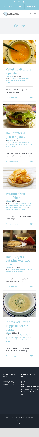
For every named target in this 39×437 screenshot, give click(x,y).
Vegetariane (20, 80)
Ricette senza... (23, 207)
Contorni (17, 205)
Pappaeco (10, 76)
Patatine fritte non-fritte (16, 195)
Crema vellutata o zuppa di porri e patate (18, 325)
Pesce (30, 144)
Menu (28, 78)
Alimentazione (15, 78)
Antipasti (23, 203)
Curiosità (29, 270)
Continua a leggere (12, 97)
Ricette (8, 80)
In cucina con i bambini (16, 144)
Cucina (11, 337)
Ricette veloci (10, 209)
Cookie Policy (8, 384)
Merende (28, 205)
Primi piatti (21, 337)
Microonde (9, 207)
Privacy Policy (8, 382)
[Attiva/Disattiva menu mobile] (35, 13)
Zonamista (23, 417)
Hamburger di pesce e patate (16, 135)
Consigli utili (10, 205)
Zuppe (8, 82)
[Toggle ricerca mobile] (31, 13)
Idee (7, 271)
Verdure (26, 80)
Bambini (22, 78)
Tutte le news (18, 271)
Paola (9, 201)
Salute (13, 80)
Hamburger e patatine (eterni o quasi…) (18, 260)
